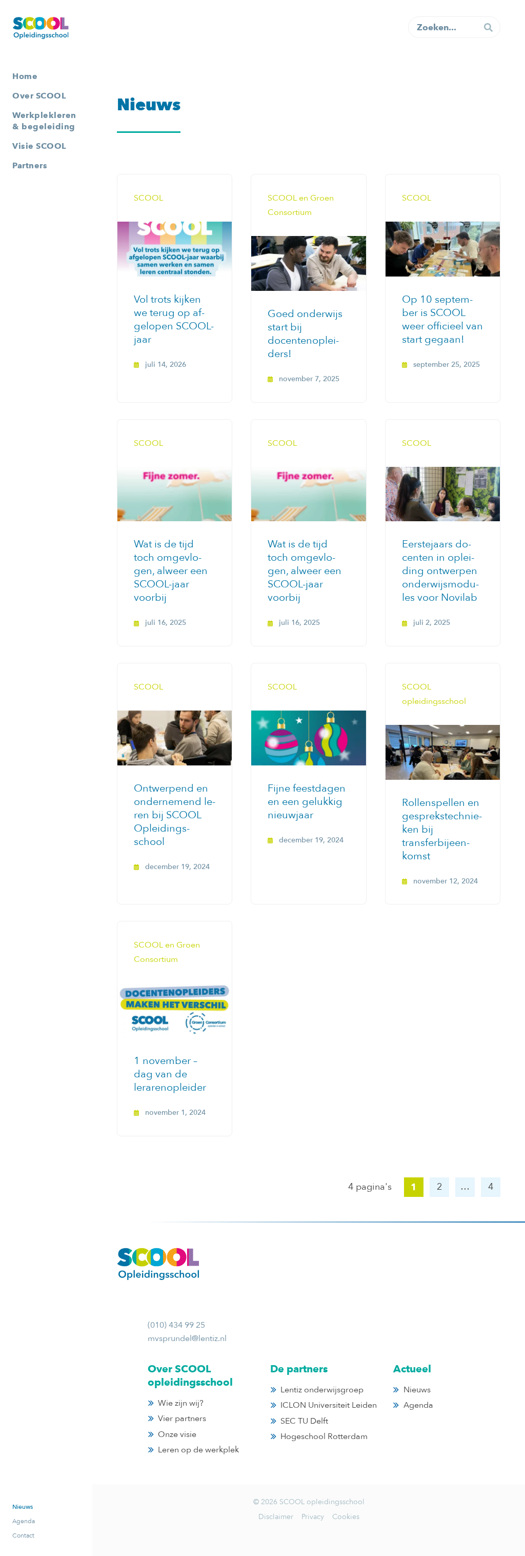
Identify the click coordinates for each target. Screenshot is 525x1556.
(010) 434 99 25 (176, 1325)
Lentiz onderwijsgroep (322, 1389)
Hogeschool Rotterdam (324, 1436)
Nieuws (22, 1507)
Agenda (23, 1521)
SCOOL (40, 27)
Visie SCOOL (39, 146)
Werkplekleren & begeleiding (44, 120)
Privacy (312, 1517)
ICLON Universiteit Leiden (328, 1405)
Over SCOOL (39, 96)
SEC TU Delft (304, 1421)
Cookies (345, 1517)
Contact (23, 1535)
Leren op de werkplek (198, 1449)
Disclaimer (275, 1517)
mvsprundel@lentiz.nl (187, 1338)
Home (24, 76)
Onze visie (177, 1434)
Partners (29, 165)
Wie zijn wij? (181, 1403)
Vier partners (182, 1418)
